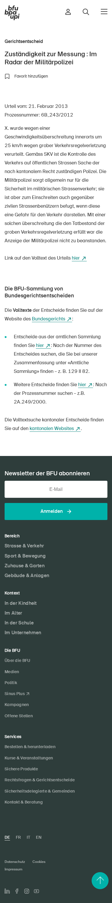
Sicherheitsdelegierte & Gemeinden (40, 791)
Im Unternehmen (23, 633)
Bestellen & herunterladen (30, 746)
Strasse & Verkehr (24, 546)
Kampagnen (17, 704)
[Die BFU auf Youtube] (36, 891)
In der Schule (19, 623)
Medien (12, 671)
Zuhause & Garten (25, 566)
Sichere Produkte (21, 768)
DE (7, 837)
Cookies (38, 861)
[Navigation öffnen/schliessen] (104, 11)
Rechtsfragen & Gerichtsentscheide (40, 779)
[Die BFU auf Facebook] (17, 891)
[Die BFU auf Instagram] (26, 891)
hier (76, 258)
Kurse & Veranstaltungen (29, 758)
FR (18, 837)
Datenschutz (15, 861)
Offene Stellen (19, 715)
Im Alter (13, 613)
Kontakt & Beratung (24, 802)
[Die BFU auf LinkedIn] (7, 891)
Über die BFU (17, 660)
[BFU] (12, 12)
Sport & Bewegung (25, 556)
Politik (11, 682)
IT (28, 837)
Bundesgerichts (48, 319)
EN (38, 837)
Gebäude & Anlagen (27, 575)
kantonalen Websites (52, 428)
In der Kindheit (21, 603)
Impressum (13, 869)
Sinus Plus (15, 693)
